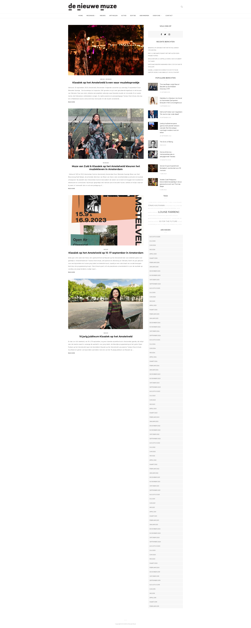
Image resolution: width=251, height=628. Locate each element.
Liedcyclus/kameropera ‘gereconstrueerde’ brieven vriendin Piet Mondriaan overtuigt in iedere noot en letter (169, 128)
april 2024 (153, 357)
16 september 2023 (135, 157)
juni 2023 (153, 400)
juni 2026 (153, 245)
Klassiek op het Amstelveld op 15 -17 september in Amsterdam (105, 252)
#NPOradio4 (161, 215)
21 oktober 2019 (165, 92)
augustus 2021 (155, 494)
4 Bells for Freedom (169, 224)
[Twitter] (165, 34)
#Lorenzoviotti (166, 218)
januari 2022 (154, 473)
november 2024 (155, 327)
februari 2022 (154, 468)
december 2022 (155, 425)
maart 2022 (153, 464)
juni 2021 (152, 503)
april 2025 (153, 305)
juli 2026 (152, 241)
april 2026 (153, 254)
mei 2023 (152, 404)
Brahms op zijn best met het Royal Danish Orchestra (163, 49)
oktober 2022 (154, 434)
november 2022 (155, 430)
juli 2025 (152, 292)
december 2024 (155, 322)
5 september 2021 (165, 106)
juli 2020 (153, 550)
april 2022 (153, 460)
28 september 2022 (165, 136)
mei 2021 (152, 507)
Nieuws (103, 15)
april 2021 (153, 511)
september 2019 (155, 580)
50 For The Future (168, 221)
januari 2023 (154, 421)
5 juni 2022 (163, 190)
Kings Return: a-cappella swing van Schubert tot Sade (164, 60)
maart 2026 (153, 258)
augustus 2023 (155, 391)
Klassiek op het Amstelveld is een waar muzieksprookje (105, 82)
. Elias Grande (177, 202)
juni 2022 (153, 451)
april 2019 (153, 597)
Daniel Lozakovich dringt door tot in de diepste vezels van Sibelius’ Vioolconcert (163, 71)
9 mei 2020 (163, 145)
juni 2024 (153, 348)
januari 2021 (154, 524)
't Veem (170, 202)
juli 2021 (152, 498)
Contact (169, 15)
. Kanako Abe (175, 218)
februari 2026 (154, 262)
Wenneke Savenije (77, 73)
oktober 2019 (154, 576)
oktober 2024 (154, 331)
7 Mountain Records (170, 208)
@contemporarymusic (155, 218)
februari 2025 (154, 314)
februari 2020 (154, 567)
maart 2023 (153, 413)
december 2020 (155, 529)
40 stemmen (168, 205)
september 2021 (155, 490)
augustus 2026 (155, 236)
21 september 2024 (135, 73)
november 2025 (155, 275)
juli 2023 (152, 395)
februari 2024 (154, 365)
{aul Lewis (178, 224)
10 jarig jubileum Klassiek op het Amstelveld (105, 336)
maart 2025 (153, 309)
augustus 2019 (155, 584)
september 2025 (155, 284)
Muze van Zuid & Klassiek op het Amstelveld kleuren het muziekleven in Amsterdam (106, 168)
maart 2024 (153, 361)
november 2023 (155, 378)
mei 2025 (152, 301)
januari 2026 (154, 266)
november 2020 (155, 533)
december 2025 (155, 271)
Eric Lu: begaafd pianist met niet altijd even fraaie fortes (163, 54)
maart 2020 (153, 563)
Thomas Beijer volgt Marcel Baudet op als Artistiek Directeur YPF (169, 86)
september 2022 (155, 438)
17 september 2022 (135, 327)
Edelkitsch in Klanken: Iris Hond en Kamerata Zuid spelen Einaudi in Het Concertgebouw (171, 100)
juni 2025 (153, 297)
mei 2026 (152, 249)
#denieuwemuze (153, 215)
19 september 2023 (165, 118)
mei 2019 (152, 593)
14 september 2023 (135, 243)
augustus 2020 (155, 546)
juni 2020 (153, 554)
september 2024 (155, 335)
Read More (71, 102)
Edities (133, 15)
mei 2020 (152, 559)
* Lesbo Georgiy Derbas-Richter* (158, 202)
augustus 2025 (155, 288)
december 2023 (155, 374)
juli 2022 (152, 447)
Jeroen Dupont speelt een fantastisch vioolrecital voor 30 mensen (170, 168)
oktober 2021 (154, 486)
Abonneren (144, 15)
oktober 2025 (154, 279)
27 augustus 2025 (165, 160)
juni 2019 (152, 589)
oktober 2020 (155, 537)
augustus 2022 (155, 443)
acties (123, 15)
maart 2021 (153, 516)
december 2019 (155, 572)
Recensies (90, 15)
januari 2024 (154, 370)
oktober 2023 (154, 383)
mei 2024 (152, 352)
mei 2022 (152, 456)
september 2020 (155, 541)
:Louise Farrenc (169, 212)
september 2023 (155, 387)
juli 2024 (152, 344)
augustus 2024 (155, 340)
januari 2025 (154, 318)
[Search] (182, 6)
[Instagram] (169, 34)
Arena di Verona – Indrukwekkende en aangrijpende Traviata (167, 154)
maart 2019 (153, 602)
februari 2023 (154, 417)
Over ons (157, 15)
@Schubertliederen (172, 215)
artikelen (113, 15)
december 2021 (155, 477)
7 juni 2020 (163, 174)
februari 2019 (154, 606)
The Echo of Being (166, 142)
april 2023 (153, 408)
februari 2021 (154, 520)
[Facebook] (161, 34)
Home (80, 15)
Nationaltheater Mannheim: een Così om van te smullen (165, 65)
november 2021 (155, 481)
